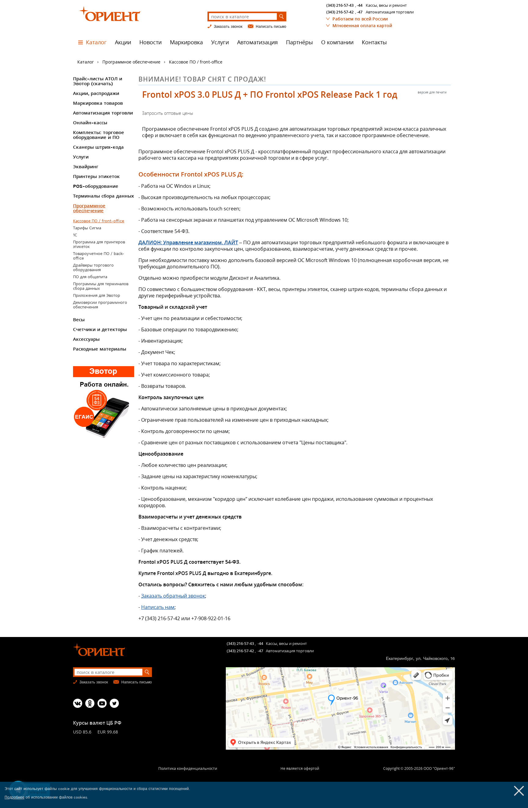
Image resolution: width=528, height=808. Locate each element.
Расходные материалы (99, 349)
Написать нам (157, 607)
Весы (79, 319)
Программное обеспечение (131, 62)
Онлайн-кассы (90, 123)
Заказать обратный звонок (173, 595)
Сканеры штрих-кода (98, 147)
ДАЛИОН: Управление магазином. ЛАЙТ (188, 242)
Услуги (220, 42)
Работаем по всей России (360, 19)
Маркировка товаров (98, 103)
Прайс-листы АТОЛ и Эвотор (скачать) (97, 81)
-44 (359, 5)
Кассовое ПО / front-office (195, 62)
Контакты (374, 42)
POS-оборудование (95, 186)
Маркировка (186, 42)
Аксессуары (86, 339)
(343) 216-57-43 (340, 5)
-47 (359, 12)
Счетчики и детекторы (100, 329)
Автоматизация (257, 42)
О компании (337, 42)
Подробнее (14, 797)
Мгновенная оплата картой (362, 25)
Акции (123, 42)
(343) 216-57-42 (340, 12)
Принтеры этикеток (96, 176)
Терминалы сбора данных (103, 196)
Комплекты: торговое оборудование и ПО (98, 135)
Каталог (96, 42)
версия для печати (432, 92)
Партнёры (299, 42)
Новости (150, 42)
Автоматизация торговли (103, 113)
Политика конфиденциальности (187, 768)
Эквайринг (85, 166)
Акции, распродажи (96, 93)
